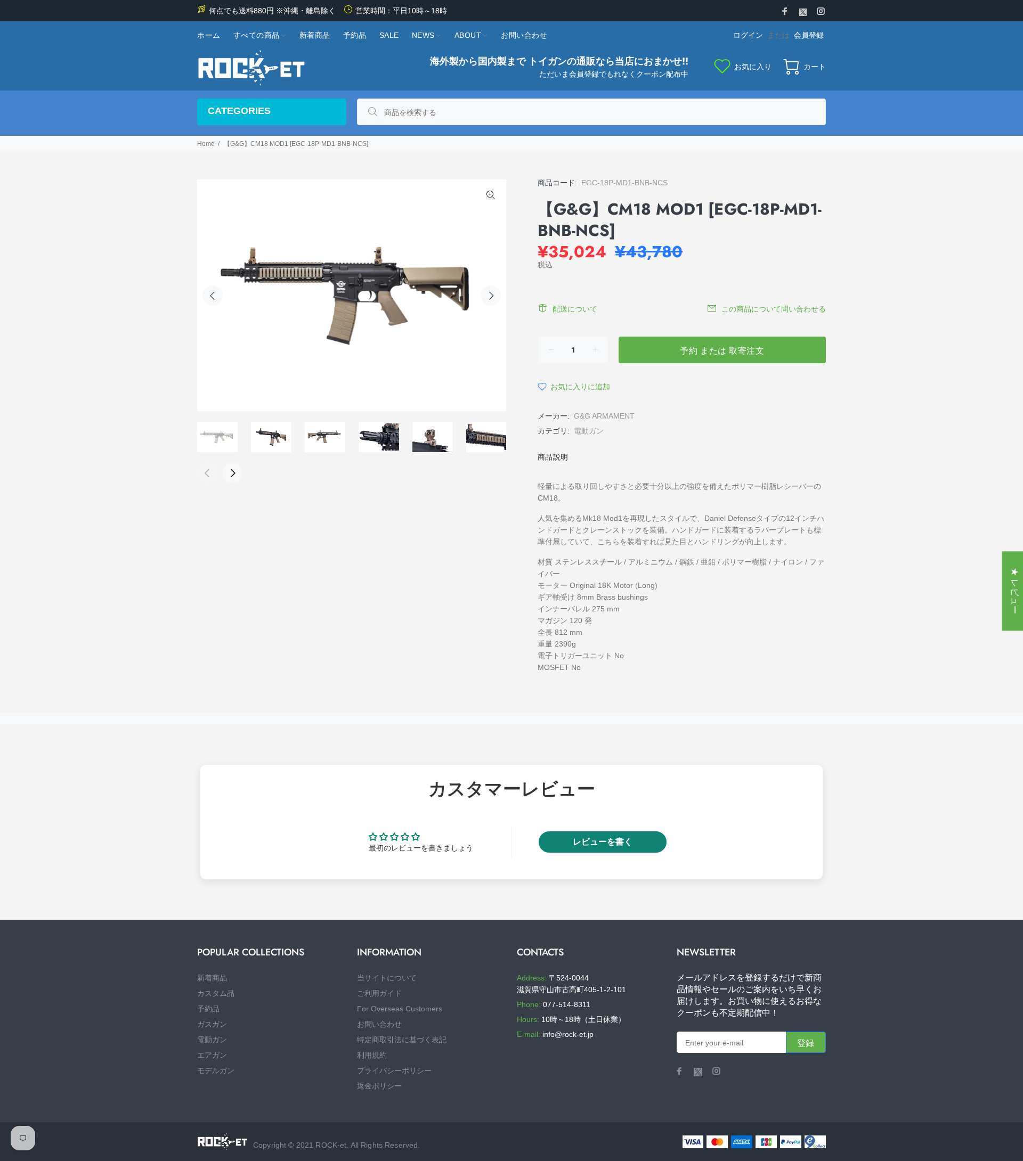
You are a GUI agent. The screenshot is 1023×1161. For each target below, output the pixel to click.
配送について (575, 309)
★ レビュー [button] (1014, 591)
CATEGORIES (239, 110)
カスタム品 (215, 993)
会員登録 (809, 35)
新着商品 (212, 978)
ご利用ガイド (379, 993)
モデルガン (215, 1070)
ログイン (748, 35)
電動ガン (589, 431)
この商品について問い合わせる (773, 309)
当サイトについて (387, 978)
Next (491, 295)
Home (206, 144)
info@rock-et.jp (568, 1034)
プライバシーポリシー (394, 1070)
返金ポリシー (379, 1086)
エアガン (212, 1055)
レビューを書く (602, 841)
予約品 (208, 1008)
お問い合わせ (379, 1024)
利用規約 (372, 1055)
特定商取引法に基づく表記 (401, 1039)
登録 (806, 1043)
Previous (212, 295)
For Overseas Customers (399, 1008)
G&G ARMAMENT (604, 416)
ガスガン (212, 1024)
